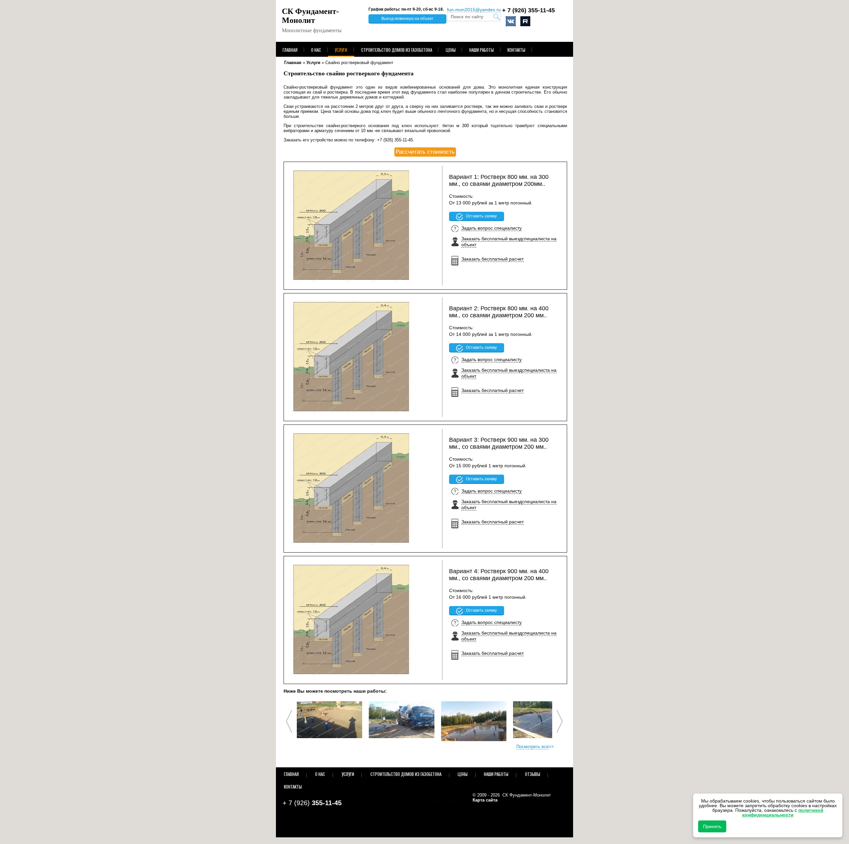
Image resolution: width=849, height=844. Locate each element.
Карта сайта (485, 800)
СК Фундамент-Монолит (310, 16)
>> (535, 746)
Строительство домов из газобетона (396, 49)
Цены (451, 49)
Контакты (516, 49)
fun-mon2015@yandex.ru (474, 9)
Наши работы (481, 49)
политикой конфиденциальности (782, 812)
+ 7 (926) (528, 10)
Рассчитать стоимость (425, 152)
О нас (316, 49)
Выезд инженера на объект (407, 18)
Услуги (341, 49)
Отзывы (532, 774)
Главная (290, 49)
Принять (712, 826)
